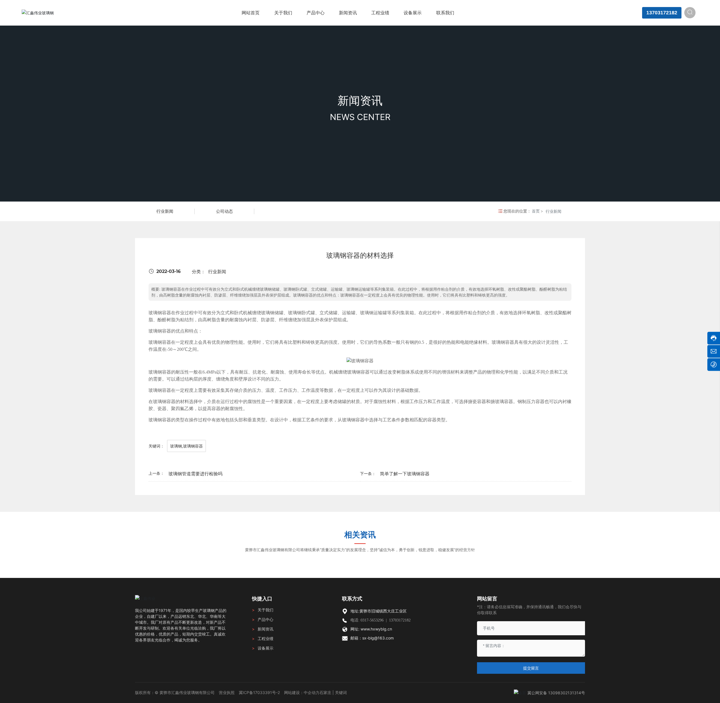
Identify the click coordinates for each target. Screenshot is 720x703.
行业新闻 (164, 211)
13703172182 (661, 12)
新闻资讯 (360, 100)
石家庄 (325, 692)
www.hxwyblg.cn (376, 629)
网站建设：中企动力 (302, 692)
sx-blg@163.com (378, 638)
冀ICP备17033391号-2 (259, 692)
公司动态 (224, 211)
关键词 (341, 692)
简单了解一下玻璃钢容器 (404, 473)
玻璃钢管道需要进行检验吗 (195, 473)
